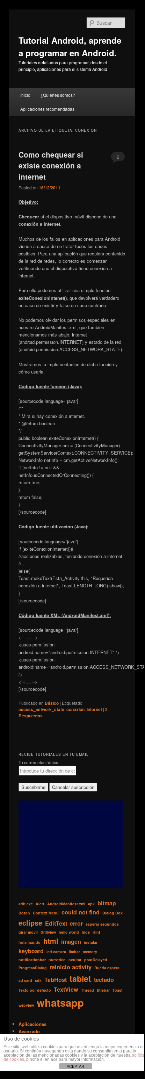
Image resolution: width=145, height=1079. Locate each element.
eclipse (30, 923)
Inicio (25, 95)
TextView (66, 989)
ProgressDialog (33, 967)
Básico (52, 703)
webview (26, 1005)
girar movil (28, 932)
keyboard (31, 951)
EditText (56, 923)
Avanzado (29, 1031)
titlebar (103, 990)
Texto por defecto (35, 990)
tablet (80, 978)
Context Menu (46, 912)
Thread (87, 990)
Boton (24, 912)
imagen (71, 941)
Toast (118, 990)
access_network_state (41, 709)
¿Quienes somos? (58, 95)
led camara (56, 951)
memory (90, 951)
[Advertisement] (71, 844)
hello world (69, 932)
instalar (90, 942)
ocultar (74, 959)
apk (91, 903)
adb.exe (26, 903)
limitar (74, 951)
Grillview (48, 932)
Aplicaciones (32, 1024)
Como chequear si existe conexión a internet (51, 165)
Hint (96, 932)
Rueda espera (106, 967)
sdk (38, 980)
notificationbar (32, 959)
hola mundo (30, 942)
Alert (40, 903)
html (50, 941)
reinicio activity (71, 967)
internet (94, 709)
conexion (75, 709)
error (76, 923)
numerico (57, 959)
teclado (104, 980)
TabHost (55, 980)
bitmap (106, 903)
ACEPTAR (75, 1066)
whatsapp (60, 1002)
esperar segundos (102, 924)
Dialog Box (112, 912)
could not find (80, 912)
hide (86, 932)
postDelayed (95, 959)
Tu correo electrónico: (39, 762)
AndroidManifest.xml (66, 903)
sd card (25, 980)
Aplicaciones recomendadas (47, 109)
